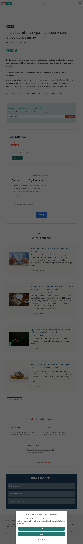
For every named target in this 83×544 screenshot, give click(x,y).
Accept (41, 528)
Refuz (41, 534)
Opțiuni (42, 539)
